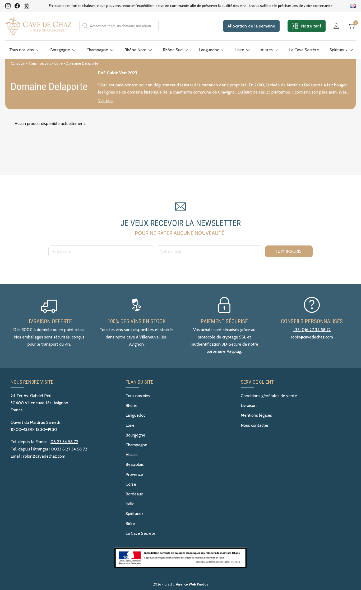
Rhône (131, 405)
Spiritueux (339, 49)
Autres (267, 49)
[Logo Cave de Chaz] (38, 26)
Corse (131, 484)
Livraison (249, 405)
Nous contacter (255, 425)
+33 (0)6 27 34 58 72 (312, 329)
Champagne (97, 49)
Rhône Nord (135, 49)
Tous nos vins (21, 49)
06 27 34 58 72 (64, 441)
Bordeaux (134, 493)
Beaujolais (135, 464)
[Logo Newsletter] (26, 5)
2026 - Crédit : (180, 584)
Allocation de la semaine (251, 26)
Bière (130, 523)
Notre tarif (311, 26)
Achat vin (18, 63)
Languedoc (209, 49)
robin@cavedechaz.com (312, 337)
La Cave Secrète (304, 49)
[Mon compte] (337, 26)
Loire (239, 49)
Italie (130, 503)
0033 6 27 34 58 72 (69, 449)
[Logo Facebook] (17, 5)
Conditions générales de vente (269, 395)
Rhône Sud (173, 49)
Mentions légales (256, 415)
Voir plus (105, 100)
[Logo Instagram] (8, 5)
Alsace (132, 454)
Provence (134, 474)
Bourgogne (60, 49)
